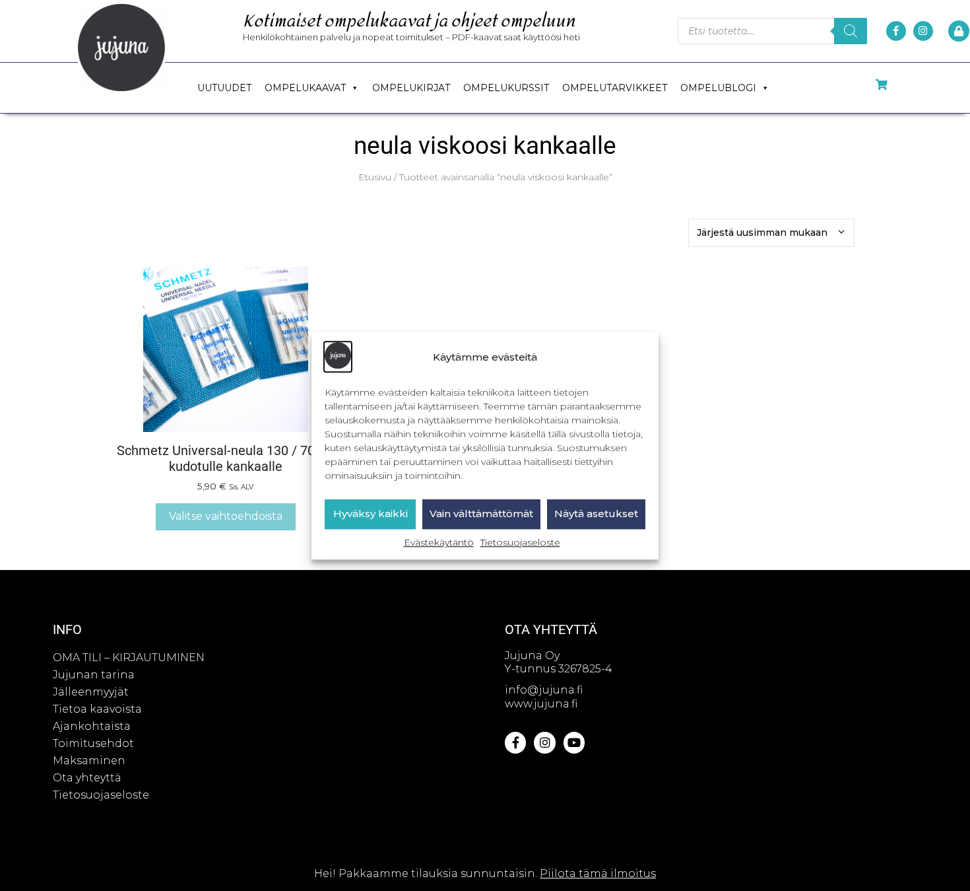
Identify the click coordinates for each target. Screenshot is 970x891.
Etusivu (374, 177)
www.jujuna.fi (541, 703)
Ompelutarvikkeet (614, 88)
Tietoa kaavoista (97, 709)
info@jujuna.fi (544, 690)
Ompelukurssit (506, 88)
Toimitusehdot (93, 743)
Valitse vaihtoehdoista (225, 516)
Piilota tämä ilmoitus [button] (598, 873)
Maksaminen (89, 760)
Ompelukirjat (411, 88)
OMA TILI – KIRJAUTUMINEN (129, 657)
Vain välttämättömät (481, 513)
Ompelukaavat (305, 88)
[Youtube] (574, 742)
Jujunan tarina (94, 674)
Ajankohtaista (92, 726)
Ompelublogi (718, 88)
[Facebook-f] (896, 31)
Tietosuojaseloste (520, 542)
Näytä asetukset (596, 513)
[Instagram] (923, 31)
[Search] (850, 31)
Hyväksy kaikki (370, 513)
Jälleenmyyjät (91, 692)
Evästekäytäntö (439, 542)
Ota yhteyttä (87, 777)
